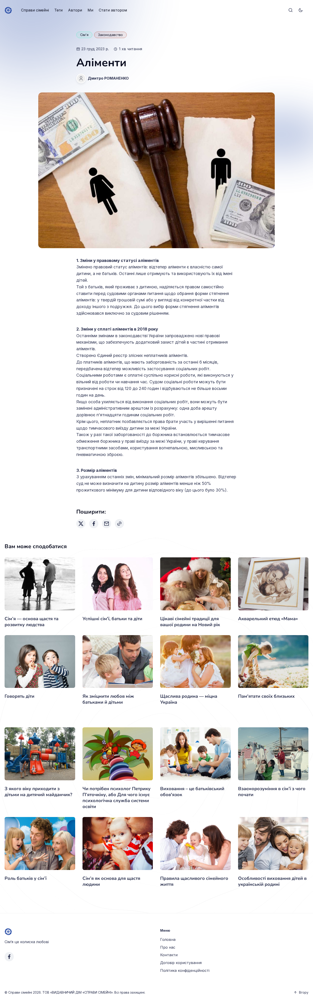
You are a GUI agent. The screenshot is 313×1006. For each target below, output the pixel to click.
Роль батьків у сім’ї (26, 878)
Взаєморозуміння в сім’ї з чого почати (271, 792)
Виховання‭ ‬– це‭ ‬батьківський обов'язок (192, 792)
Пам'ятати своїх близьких (266, 696)
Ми (90, 10)
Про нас (167, 947)
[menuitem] (35, 10)
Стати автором (113, 10)
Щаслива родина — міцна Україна (188, 699)
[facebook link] (9, 956)
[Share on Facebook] (93, 523)
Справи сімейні (35, 10)
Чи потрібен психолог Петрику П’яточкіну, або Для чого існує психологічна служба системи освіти (116, 798)
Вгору (303, 992)
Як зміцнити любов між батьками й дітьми (108, 699)
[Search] (290, 10)
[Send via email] (106, 523)
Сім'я (84, 35)
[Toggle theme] (300, 10)
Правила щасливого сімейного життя (194, 881)
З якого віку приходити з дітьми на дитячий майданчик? (38, 792)
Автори (75, 10)
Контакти (169, 955)
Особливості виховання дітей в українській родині (272, 881)
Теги (58, 10)
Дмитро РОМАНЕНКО (108, 78)
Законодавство (110, 35)
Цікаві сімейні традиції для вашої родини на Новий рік (190, 622)
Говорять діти (19, 696)
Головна (168, 939)
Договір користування (181, 962)
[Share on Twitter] (80, 523)
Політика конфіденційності (184, 970)
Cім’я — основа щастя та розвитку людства (31, 622)
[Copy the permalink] (119, 523)
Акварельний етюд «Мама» (268, 619)
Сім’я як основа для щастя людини (111, 881)
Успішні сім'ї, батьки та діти (112, 619)
